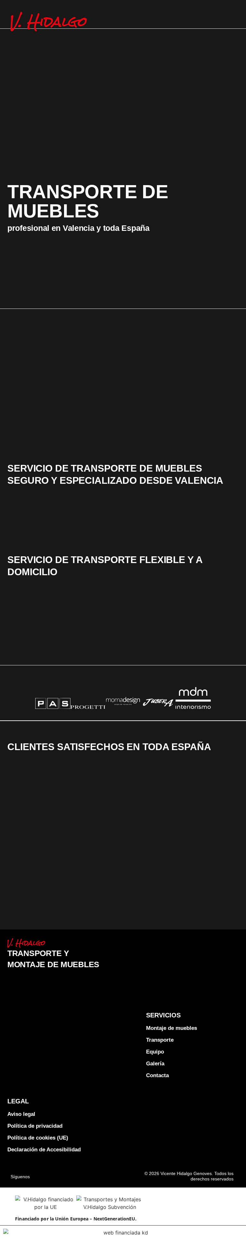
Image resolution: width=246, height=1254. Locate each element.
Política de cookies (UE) (37, 1138)
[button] (233, 17)
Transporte (160, 1040)
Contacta (157, 1075)
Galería (155, 1064)
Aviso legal (21, 1114)
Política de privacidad (34, 1126)
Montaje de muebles (171, 1028)
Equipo (155, 1052)
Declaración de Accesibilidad (44, 1150)
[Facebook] (49, 1174)
